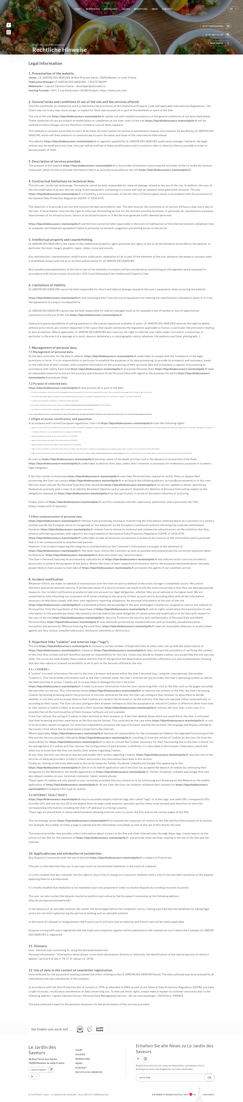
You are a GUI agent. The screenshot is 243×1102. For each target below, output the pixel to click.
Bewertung (141, 9)
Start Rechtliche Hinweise (48, 44)
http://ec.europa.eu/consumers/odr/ (50, 900)
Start (78, 9)
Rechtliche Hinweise (88, 1072)
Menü (155, 9)
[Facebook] (8, 25)
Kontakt (167, 9)
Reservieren (93, 9)
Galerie (125, 9)
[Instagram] (8, 32)
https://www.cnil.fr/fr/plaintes (48, 506)
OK (209, 1077)
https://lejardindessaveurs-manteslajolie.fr (78, 116)
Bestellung (110, 9)
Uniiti (211, 1094)
